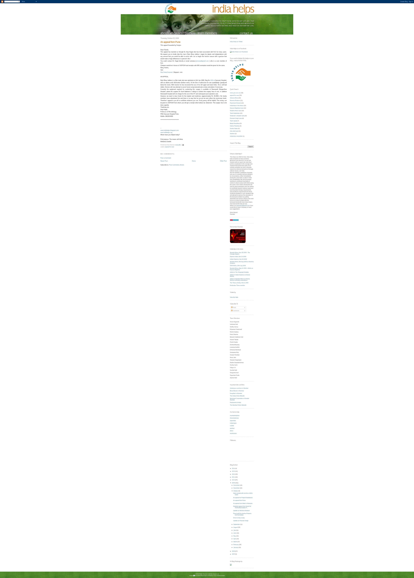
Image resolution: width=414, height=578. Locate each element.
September (236, 524)
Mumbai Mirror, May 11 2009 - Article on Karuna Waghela (241, 269)
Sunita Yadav (234, 128)
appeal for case (169, 147)
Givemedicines (234, 418)
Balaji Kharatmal (235, 123)
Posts (234, 307)
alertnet (232, 428)
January (235, 547)
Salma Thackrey (234, 126)
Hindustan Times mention (237, 285)
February (236, 544)
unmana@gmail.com (202, 61)
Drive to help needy (239, 518)
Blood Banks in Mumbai (237, 391)
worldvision (233, 433)
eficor (231, 431)
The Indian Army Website (237, 396)
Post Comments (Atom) (176, 165)
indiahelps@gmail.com (243, 205)
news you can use (235, 93)
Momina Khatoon (235, 100)
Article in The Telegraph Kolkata (239, 272)
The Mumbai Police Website (238, 405)
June (235, 533)
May (234, 536)
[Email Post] (182, 144)
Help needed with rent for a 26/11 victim (243, 493)
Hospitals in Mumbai (236, 393)
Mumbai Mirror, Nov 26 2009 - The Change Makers (240, 253)
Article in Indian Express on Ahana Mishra (240, 275)
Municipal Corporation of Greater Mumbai (239, 399)
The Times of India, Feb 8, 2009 (239, 283)
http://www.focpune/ (166, 72)
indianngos (233, 423)
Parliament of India (235, 402)
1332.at (212, 80)
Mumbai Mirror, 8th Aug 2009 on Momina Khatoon (242, 262)
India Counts (207, 577)
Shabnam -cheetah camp (237, 116)
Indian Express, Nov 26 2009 (238, 259)
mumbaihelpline (234, 415)
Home (194, 161)
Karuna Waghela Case (236, 108)
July (234, 530)
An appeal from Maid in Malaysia (242, 503)
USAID (232, 425)
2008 (233, 551)
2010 (233, 480)
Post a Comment (165, 158)
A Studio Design (207, 575)
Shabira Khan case (235, 110)
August (235, 527)
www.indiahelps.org (166, 132)
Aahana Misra (234, 98)
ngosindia (233, 420)
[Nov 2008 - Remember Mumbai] (238, 242)
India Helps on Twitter (236, 41)
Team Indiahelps (235, 113)
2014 (233, 468)
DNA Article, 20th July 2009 (238, 265)
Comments (235, 310)
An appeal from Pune (170, 42)
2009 (233, 483)
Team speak (233, 121)
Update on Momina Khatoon (241, 510)
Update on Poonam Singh (240, 520)
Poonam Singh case (236, 118)
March (235, 541)
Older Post (223, 161)
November (236, 488)
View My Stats (234, 297)
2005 (233, 554)
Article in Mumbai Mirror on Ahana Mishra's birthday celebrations (240, 279)
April (234, 539)
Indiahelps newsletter (236, 136)
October (235, 491)
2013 (233, 471)
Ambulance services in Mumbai (239, 388)
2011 (233, 477)
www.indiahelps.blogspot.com (169, 130)
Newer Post (164, 161)
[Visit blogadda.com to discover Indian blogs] (234, 220)
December (236, 485)
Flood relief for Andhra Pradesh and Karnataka (242, 514)
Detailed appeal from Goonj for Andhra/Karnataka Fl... (242, 507)
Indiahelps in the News (236, 105)
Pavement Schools (235, 103)
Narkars (232, 133)
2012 (233, 474)
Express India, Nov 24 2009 (238, 256)
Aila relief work (234, 131)
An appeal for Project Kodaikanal (242, 497)
